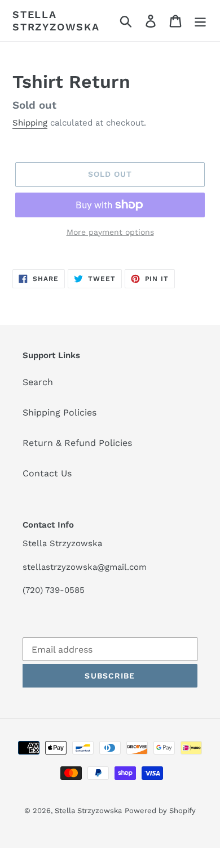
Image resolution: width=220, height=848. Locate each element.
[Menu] (200, 20)
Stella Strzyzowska (56, 20)
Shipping (29, 123)
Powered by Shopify (160, 810)
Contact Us (47, 473)
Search (38, 382)
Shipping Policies (59, 412)
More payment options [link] (110, 231)
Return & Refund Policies (77, 443)
